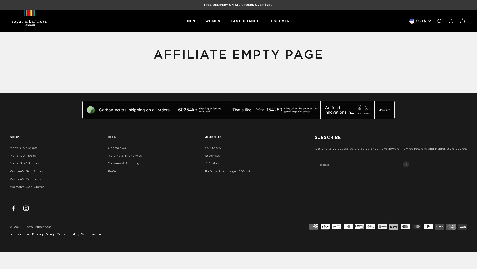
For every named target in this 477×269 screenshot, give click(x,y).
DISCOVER (280, 21)
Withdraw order (94, 234)
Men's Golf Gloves (24, 163)
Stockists (212, 155)
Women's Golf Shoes (26, 171)
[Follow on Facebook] (13, 208)
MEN (191, 21)
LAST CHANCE (245, 21)
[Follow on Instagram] (26, 208)
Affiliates (212, 163)
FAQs (112, 171)
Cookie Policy (68, 234)
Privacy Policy (43, 234)
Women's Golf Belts (25, 179)
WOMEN (213, 21)
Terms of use (20, 234)
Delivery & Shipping (123, 163)
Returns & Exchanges (125, 155)
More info (384, 109)
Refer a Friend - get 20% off (228, 171)
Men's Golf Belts (23, 155)
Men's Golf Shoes (24, 148)
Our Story (213, 148)
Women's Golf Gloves (27, 187)
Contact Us (117, 148)
